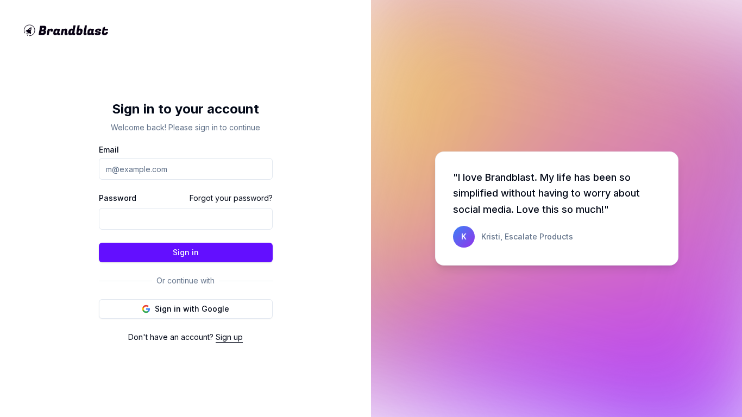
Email (109, 150)
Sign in (186, 252)
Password (117, 198)
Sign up (229, 337)
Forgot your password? (231, 198)
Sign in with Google (192, 308)
